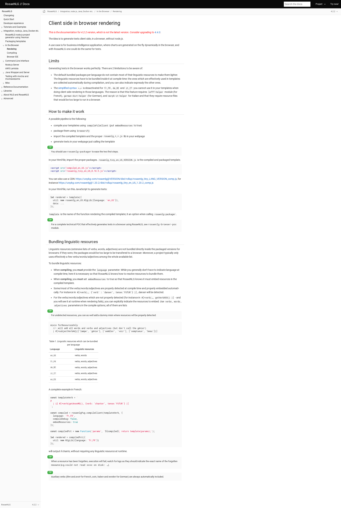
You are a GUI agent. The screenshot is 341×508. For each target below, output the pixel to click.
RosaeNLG (7, 11)
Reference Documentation (16, 87)
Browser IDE (12, 56)
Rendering (12, 49)
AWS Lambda (11, 68)
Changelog (9, 15)
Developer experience (14, 23)
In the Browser (12, 45)
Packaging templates (15, 41)
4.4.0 (157, 32)
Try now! (334, 4)
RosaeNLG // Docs (17, 4)
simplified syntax (67, 88)
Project (319, 4)
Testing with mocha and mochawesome (16, 77)
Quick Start (9, 19)
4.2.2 (333, 11)
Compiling (12, 53)
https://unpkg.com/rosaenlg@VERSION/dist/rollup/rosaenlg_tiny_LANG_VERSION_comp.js (126, 178)
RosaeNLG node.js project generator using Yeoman (17, 36)
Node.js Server (12, 64)
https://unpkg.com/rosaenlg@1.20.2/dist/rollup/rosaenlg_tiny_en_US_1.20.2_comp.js (106, 182)
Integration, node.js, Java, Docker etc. (21, 31)
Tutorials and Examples (15, 27)
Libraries (8, 91)
